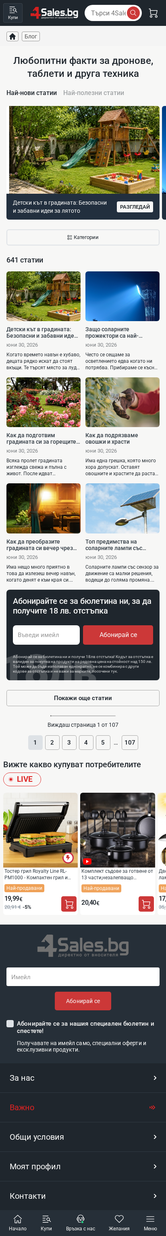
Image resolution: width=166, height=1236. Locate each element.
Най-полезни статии (93, 93)
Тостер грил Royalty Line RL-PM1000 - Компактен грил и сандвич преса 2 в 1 (36, 874)
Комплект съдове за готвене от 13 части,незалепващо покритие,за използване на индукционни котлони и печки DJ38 (117, 874)
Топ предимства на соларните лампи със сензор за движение (113, 544)
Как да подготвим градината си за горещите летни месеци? (41, 438)
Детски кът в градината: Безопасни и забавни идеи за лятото (41, 332)
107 (129, 742)
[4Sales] (54, 12)
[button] (83, 1077)
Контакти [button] (28, 1196)
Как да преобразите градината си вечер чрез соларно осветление (39, 544)
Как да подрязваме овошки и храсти (111, 438)
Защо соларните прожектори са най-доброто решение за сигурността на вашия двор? (114, 332)
